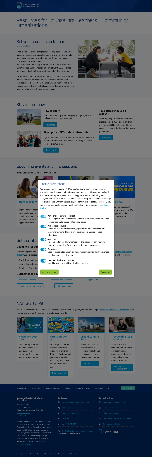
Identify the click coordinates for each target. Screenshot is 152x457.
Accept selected (49, 272)
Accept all (105, 272)
